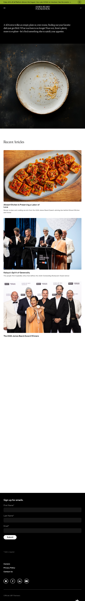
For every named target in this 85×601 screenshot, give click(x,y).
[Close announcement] (79, 2)
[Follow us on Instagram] (6, 581)
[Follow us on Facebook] (13, 581)
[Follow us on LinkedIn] (20, 581)
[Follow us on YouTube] (26, 581)
